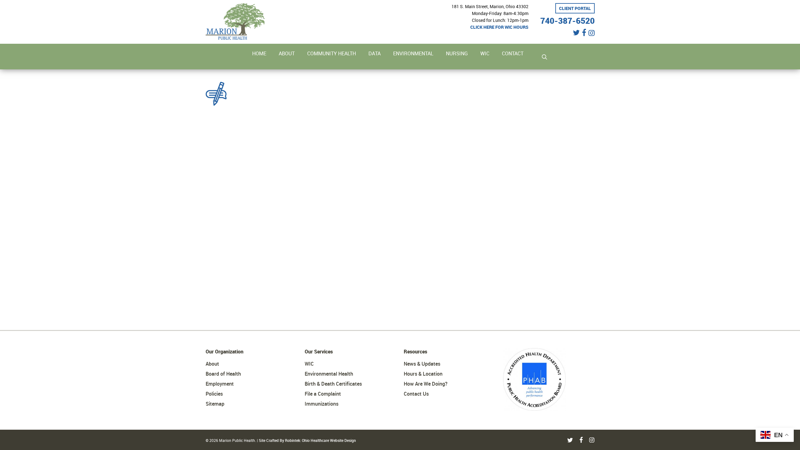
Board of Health (223, 373)
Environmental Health (329, 373)
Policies (214, 393)
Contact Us (416, 393)
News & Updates (422, 363)
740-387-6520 (567, 20)
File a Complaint (323, 393)
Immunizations (321, 403)
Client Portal (575, 8)
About (212, 363)
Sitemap (215, 403)
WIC (309, 363)
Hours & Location (423, 373)
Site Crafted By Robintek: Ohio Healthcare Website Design (307, 440)
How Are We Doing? (426, 383)
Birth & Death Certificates (333, 383)
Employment (220, 383)
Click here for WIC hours (499, 27)
